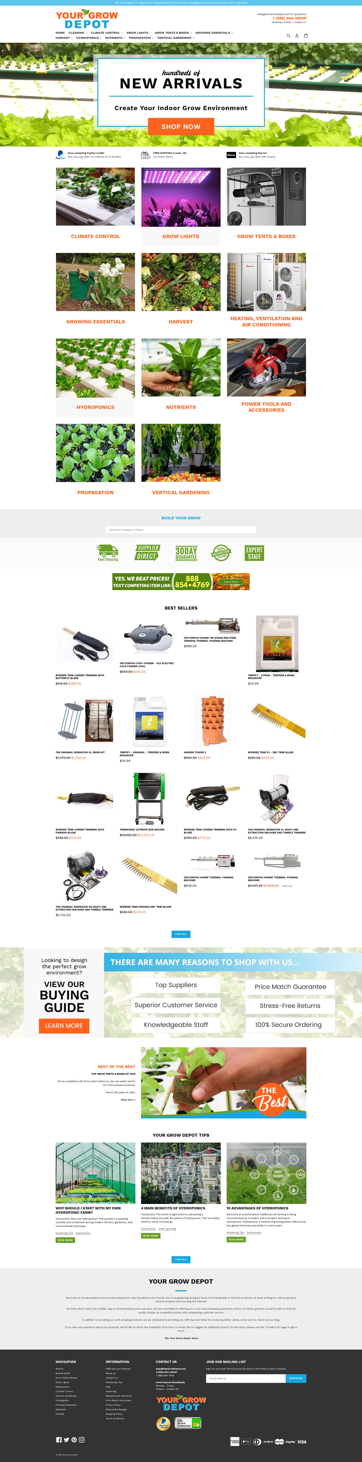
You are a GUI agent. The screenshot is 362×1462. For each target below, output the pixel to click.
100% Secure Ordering (118, 1368)
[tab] (179, 141)
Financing (111, 1391)
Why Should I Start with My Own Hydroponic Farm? (88, 1210)
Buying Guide (63, 1373)
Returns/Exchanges (116, 1409)
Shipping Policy (114, 1414)
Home (60, 32)
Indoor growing (167, 1228)
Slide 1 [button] (179, 141)
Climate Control (109, 32)
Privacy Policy (113, 1405)
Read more (65, 1240)
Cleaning (80, 32)
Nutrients (117, 38)
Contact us (112, 1377)
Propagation (143, 38)
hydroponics (83, 1233)
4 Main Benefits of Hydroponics (173, 1208)
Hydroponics (90, 38)
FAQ (108, 1387)
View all (181, 934)
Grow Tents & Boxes (175, 32)
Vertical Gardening (177, 38)
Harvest (66, 38)
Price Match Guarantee (118, 1400)
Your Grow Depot (70, 1455)
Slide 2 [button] (182, 141)
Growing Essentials (216, 32)
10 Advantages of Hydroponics (257, 1208)
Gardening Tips (64, 1233)
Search (59, 1368)
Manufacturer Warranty (119, 1396)
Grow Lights (141, 32)
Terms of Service (115, 1418)
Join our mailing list (226, 1362)
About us (111, 1373)
